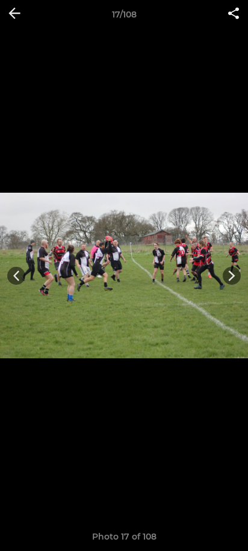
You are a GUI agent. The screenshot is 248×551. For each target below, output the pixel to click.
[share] (233, 14)
